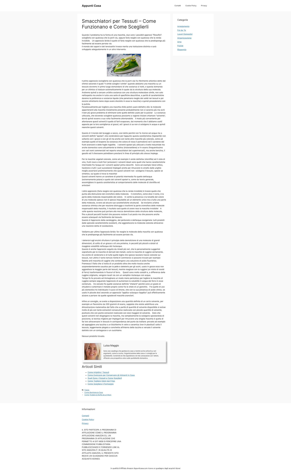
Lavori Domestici (184, 34)
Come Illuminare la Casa (93, 392)
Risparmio (181, 49)
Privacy (204, 6)
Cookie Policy (190, 6)
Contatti (177, 6)
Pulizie (86, 390)
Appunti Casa (91, 5)
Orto (179, 42)
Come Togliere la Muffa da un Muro (97, 395)
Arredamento (183, 26)
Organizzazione (184, 38)
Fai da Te (181, 30)
